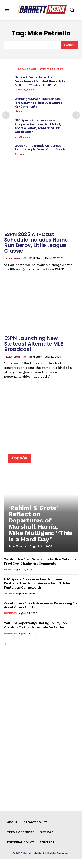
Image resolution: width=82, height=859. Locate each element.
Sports (9, 593)
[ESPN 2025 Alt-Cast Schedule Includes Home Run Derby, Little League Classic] (41, 202)
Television (12, 258)
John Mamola (17, 546)
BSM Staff (35, 258)
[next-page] (76, 115)
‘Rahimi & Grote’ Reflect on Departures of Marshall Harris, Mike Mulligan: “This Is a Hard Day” (40, 81)
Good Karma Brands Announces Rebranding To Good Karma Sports (40, 148)
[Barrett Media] (42, 9)
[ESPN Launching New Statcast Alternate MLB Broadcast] (41, 305)
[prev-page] (6, 115)
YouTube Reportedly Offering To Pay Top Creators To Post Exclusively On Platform (35, 625)
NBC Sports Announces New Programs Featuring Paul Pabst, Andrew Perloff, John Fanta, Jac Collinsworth (38, 126)
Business (10, 613)
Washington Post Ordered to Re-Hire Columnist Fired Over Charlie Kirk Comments (38, 103)
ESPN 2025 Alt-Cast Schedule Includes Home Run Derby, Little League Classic (36, 242)
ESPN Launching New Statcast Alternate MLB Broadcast (34, 344)
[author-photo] (25, 258)
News (8, 569)
